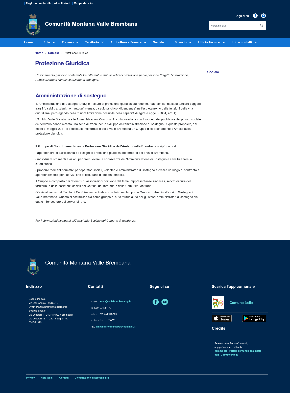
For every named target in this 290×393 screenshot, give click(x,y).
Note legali (47, 377)
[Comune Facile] (218, 302)
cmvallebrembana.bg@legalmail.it (115, 326)
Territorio (92, 42)
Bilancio (181, 42)
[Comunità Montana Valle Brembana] (33, 22)
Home (28, 42)
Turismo (68, 42)
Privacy (30, 377)
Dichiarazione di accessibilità (92, 377)
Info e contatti (242, 42)
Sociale (158, 42)
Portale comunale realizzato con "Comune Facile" (237, 352)
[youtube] (263, 15)
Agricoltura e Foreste (126, 42)
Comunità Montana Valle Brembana (91, 23)
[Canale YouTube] (164, 302)
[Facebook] (156, 302)
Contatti (64, 377)
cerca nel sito (218, 25)
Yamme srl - (221, 351)
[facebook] (255, 15)
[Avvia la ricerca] (261, 25)
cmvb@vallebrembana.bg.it (115, 301)
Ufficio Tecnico (209, 42)
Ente (47, 42)
